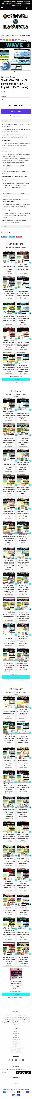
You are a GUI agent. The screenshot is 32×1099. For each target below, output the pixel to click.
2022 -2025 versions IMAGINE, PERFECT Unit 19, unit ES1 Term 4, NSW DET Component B (23, 640)
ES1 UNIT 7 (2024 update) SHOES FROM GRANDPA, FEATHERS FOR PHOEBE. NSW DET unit (9, 614)
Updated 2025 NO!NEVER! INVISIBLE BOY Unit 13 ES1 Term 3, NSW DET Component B (23, 665)
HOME (16, 1035)
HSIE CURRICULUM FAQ (16, 1050)
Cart (29, 8)
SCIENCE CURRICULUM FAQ (16, 1052)
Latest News (16, 1012)
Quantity (3, 96)
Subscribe (23, 1073)
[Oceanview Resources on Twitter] (9, 1060)
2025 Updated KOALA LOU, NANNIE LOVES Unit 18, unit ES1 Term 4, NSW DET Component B (23, 466)
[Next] (28, 54)
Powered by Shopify (25, 1089)
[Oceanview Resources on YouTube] (23, 1060)
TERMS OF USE (16, 1037)
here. (6, 158)
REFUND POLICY (16, 1042)
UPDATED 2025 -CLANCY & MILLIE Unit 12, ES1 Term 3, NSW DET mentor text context (23, 538)
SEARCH (16, 1031)
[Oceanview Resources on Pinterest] (16, 1060)
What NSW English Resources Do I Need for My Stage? (16, 1015)
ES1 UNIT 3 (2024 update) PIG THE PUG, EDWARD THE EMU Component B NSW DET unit (9, 589)
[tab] (16, 120)
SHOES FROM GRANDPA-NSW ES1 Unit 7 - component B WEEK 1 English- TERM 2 (23, 268)
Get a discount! (16, 243)
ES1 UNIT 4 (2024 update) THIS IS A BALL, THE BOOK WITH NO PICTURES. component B (23, 589)
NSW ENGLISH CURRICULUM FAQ (16, 1048)
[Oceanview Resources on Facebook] (12, 1060)
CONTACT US (16, 1034)
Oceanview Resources (15, 1089)
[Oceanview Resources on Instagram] (19, 1060)
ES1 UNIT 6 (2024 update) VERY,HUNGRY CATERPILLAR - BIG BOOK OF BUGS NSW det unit (23, 440)
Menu (4, 8)
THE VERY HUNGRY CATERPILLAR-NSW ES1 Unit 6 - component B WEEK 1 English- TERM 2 (9, 318)
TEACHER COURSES (16, 1044)
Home (2, 35)
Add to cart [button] (16, 379)
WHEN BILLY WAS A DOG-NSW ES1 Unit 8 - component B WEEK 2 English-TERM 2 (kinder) (9, 344)
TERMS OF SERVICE (16, 1040)
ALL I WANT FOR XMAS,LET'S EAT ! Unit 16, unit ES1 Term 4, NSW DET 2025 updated (9, 538)
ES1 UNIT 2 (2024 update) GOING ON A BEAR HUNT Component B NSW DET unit (23, 563)
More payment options (16, 116)
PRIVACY (16, 1046)
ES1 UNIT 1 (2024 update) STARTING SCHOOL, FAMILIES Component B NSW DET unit (9, 563)
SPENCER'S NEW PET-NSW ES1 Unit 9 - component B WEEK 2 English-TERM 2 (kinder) (9, 293)
